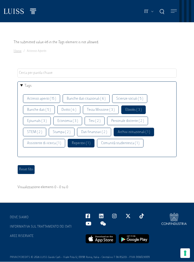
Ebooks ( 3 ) (133, 110)
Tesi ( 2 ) (95, 121)
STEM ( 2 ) (34, 132)
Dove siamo (19, 217)
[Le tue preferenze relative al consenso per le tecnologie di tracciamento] (185, 253)
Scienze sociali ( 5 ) (129, 99)
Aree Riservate (22, 236)
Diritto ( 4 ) (68, 110)
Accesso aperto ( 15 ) (41, 99)
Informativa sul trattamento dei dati (41, 226)
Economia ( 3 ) (67, 121)
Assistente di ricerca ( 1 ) (44, 143)
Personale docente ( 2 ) (127, 121)
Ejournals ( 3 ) (37, 121)
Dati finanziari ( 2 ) (94, 132)
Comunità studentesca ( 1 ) (120, 143)
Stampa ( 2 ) (61, 132)
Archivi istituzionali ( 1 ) (134, 132)
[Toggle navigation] (174, 11)
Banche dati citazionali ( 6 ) (86, 99)
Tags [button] (28, 86)
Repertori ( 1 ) (81, 143)
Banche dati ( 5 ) (39, 110)
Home (17, 51)
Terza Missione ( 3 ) (101, 110)
